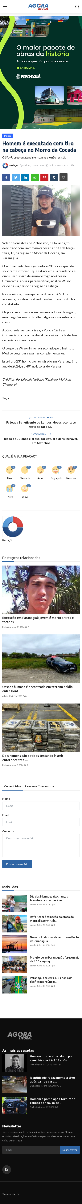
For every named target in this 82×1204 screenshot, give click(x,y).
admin (5, 696)
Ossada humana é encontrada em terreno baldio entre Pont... (37, 689)
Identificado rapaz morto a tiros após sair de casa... (53, 1079)
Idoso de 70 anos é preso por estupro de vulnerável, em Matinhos (41, 441)
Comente (8, 831)
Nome (6, 798)
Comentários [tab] (12, 786)
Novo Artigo (39, 433)
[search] (77, 6)
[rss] (6, 1169)
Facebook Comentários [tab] (40, 786)
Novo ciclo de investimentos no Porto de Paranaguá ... (54, 939)
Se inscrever (70, 1149)
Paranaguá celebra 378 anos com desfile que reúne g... (51, 979)
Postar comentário (17, 864)
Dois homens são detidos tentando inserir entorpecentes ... (32, 758)
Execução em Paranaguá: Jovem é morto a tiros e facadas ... (38, 620)
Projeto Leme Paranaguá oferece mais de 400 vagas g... (54, 959)
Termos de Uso (11, 1194)
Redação (7, 540)
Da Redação (36, 1064)
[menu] (5, 6)
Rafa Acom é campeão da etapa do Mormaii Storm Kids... (52, 918)
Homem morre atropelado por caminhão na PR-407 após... (51, 1058)
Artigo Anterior (43, 417)
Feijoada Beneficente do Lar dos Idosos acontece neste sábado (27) (41, 424)
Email (5, 815)
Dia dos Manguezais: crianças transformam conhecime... (49, 898)
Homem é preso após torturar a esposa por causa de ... (52, 1100)
